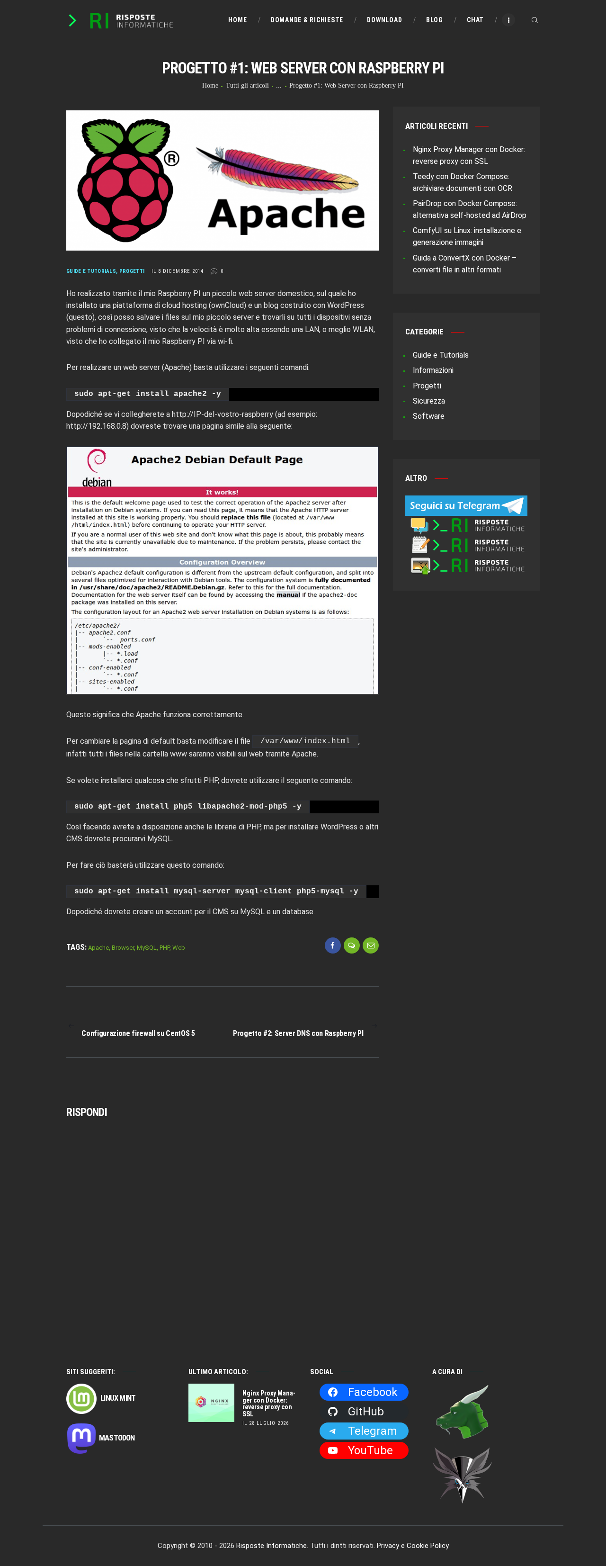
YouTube (370, 1450)
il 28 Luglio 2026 (265, 1423)
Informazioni (433, 370)
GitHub (366, 1411)
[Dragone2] (462, 1389)
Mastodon (117, 1437)
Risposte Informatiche (271, 1545)
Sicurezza (429, 400)
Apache (98, 947)
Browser (123, 947)
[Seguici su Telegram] (466, 501)
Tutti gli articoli (247, 85)
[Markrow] (462, 1453)
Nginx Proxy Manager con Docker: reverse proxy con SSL (268, 1404)
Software (429, 416)
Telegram (372, 1431)
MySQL (147, 947)
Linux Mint (117, 1398)
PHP (164, 947)
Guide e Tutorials (91, 271)
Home (210, 85)
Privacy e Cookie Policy (413, 1545)
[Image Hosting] (466, 562)
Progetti (131, 271)
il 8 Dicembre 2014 (178, 271)
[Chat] (466, 521)
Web (178, 947)
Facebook (373, 1392)
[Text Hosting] (466, 541)
